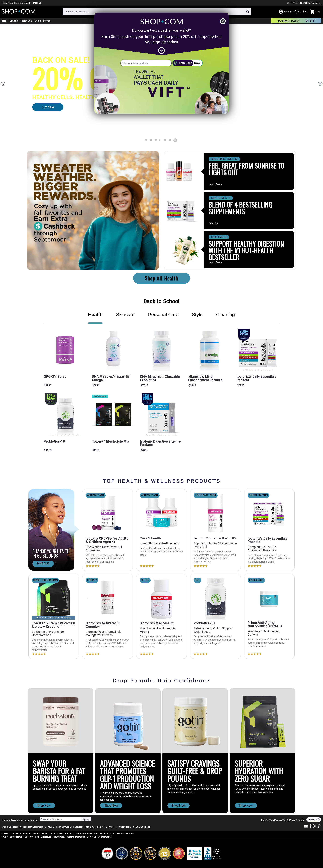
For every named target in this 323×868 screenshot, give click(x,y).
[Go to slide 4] (165, 140)
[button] (95, 827)
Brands (14, 20)
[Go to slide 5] (170, 140)
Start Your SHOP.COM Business (303, 3)
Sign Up (86, 820)
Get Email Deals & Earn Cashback (19, 820)
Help (15, 827)
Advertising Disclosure (40, 837)
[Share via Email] (306, 827)
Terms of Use (22, 837)
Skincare (125, 314)
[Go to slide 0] (146, 140)
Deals (38, 20)
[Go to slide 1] (151, 140)
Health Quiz (26, 20)
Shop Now (44, 805)
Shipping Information (75, 837)
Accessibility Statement (31, 827)
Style (197, 314)
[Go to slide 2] (156, 140)
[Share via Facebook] (310, 826)
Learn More (215, 184)
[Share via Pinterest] (319, 826)
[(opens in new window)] (213, 853)
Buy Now (214, 223)
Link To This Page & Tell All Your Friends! (282, 820)
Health (95, 314)
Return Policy (59, 837)
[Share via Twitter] (315, 826)
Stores (46, 20)
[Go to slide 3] (160, 140)
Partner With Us (65, 827)
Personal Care (163, 314)
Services (79, 827)
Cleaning (225, 314)
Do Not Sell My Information (99, 837)
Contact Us (50, 827)
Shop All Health (161, 278)
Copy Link (314, 819)
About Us (6, 827)
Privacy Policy (8, 837)
